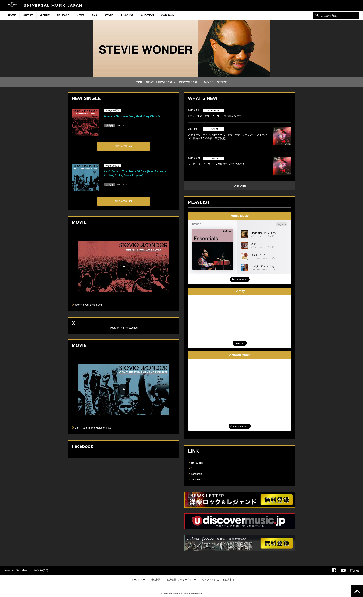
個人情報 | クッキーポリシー (181, 579)
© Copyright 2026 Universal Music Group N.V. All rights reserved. (181, 593)
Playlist (127, 15)
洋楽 (45, 570)
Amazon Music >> (239, 426)
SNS (94, 15)
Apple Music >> (240, 279)
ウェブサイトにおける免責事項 (218, 579)
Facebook (196, 474)
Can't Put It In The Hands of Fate (93, 427)
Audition (147, 15)
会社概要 (156, 579)
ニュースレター (137, 579)
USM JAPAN (21, 570)
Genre (45, 15)
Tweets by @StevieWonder (123, 327)
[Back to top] (357, 591)
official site (197, 462)
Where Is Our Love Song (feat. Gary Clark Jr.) (133, 116)
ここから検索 (317, 15)
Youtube (195, 479)
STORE (108, 15)
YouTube (343, 570)
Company (167, 15)
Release (63, 15)
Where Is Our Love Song (88, 304)
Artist (28, 15)
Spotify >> (240, 343)
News (80, 15)
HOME (12, 15)
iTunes (354, 570)
